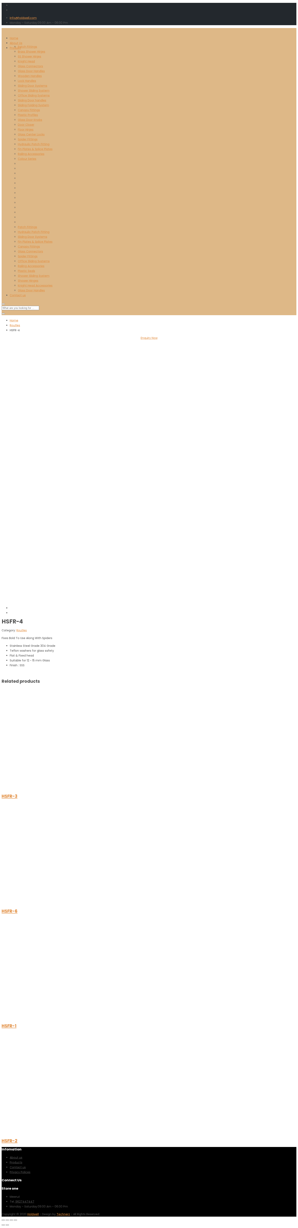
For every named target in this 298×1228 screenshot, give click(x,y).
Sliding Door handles (32, 100)
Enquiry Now (149, 338)
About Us (16, 43)
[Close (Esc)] (3, 1220)
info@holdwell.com (23, 18)
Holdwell (33, 1214)
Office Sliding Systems (34, 95)
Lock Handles (27, 81)
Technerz (63, 1214)
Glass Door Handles (31, 71)
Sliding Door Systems (32, 86)
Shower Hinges (28, 281)
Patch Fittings (27, 47)
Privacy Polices (20, 1172)
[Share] (7, 1220)
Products (16, 1162)
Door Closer (26, 125)
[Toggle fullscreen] (11, 1220)
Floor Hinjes (25, 130)
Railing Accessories (31, 154)
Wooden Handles (30, 76)
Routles (15, 325)
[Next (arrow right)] (7, 1225)
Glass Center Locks (31, 134)
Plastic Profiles (28, 115)
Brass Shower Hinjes (31, 52)
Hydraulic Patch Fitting (33, 144)
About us (16, 1158)
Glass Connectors (30, 66)
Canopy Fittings (29, 110)
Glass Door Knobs (30, 120)
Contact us (18, 295)
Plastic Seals (26, 271)
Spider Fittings (28, 139)
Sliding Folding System (33, 105)
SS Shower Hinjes (29, 56)
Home (14, 38)
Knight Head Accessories (35, 285)
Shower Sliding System (33, 91)
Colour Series (27, 159)
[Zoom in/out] (15, 1220)
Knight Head (26, 61)
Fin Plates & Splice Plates (35, 149)
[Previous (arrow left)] (3, 1225)
